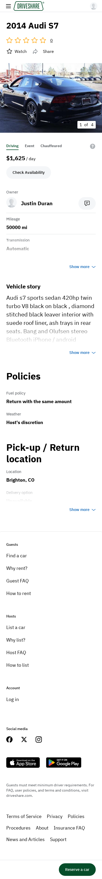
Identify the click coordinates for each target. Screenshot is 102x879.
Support (58, 839)
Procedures (18, 828)
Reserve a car (77, 869)
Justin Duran (37, 203)
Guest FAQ (17, 581)
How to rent (18, 593)
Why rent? (16, 568)
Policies (76, 816)
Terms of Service (24, 816)
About (42, 828)
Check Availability (29, 172)
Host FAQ (16, 652)
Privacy (55, 816)
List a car (15, 627)
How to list (17, 665)
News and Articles (25, 839)
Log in (12, 699)
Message (87, 203)
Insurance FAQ (69, 828)
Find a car (16, 556)
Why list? (15, 640)
